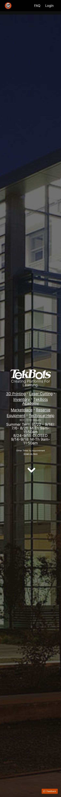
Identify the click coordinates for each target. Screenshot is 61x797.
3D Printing (16, 393)
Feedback (51, 791)
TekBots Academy (35, 401)
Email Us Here (30, 454)
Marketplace (21, 410)
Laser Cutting (41, 393)
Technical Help (41, 415)
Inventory (21, 399)
